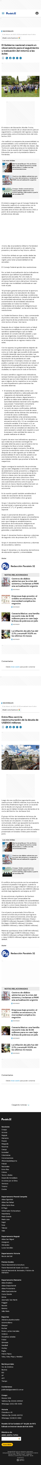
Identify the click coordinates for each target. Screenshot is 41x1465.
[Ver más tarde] (3, 58)
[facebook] (10, 58)
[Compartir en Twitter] (14, 58)
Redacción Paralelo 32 (23, 566)
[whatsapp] (7, 58)
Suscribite (7, 1444)
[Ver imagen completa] (37, 78)
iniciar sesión (15, 667)
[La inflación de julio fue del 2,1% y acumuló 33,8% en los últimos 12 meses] (6, 634)
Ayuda (31, 1455)
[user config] (37, 13)
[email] (17, 58)
